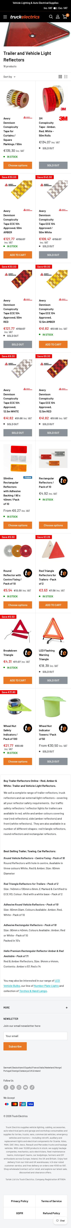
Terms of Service (51, 1201)
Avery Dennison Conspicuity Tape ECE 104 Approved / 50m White (47, 221)
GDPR (19, 1213)
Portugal (7, 1071)
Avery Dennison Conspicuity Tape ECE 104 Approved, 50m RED (12, 311)
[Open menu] (5, 17)
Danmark (7, 1067)
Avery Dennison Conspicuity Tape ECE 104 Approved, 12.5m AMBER (47, 311)
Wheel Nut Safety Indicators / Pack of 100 (10, 732)
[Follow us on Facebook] (5, 1087)
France (35, 1067)
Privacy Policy (19, 1201)
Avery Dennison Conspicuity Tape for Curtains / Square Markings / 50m (12, 131)
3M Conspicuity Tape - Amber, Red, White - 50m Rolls (47, 127)
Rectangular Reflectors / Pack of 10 (46, 482)
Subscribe (15, 1046)
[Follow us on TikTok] (32, 1087)
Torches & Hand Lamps (33, 990)
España (28, 1067)
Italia (42, 1067)
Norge (58, 1067)
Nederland (49, 1067)
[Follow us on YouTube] (25, 1087)
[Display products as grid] (60, 76)
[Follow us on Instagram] (19, 1087)
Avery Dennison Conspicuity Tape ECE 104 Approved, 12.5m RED (47, 400)
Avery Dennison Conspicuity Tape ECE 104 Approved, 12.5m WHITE (11, 400)
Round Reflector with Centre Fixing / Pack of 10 (12, 577)
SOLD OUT (53, 165)
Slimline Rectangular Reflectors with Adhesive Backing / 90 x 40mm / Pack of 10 (12, 491)
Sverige (15, 1071)
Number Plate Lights (46, 985)
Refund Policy (51, 1213)
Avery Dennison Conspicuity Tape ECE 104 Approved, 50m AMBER (12, 221)
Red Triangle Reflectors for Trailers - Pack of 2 (47, 577)
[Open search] (51, 17)
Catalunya (24, 1071)
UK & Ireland (35, 1071)
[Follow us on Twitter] (12, 1087)
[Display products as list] (66, 76)
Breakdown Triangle (10, 652)
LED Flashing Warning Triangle (47, 655)
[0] (65, 17)
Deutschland (18, 1067)
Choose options (17, 165)
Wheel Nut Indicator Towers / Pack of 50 (47, 732)
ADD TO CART (18, 254)
